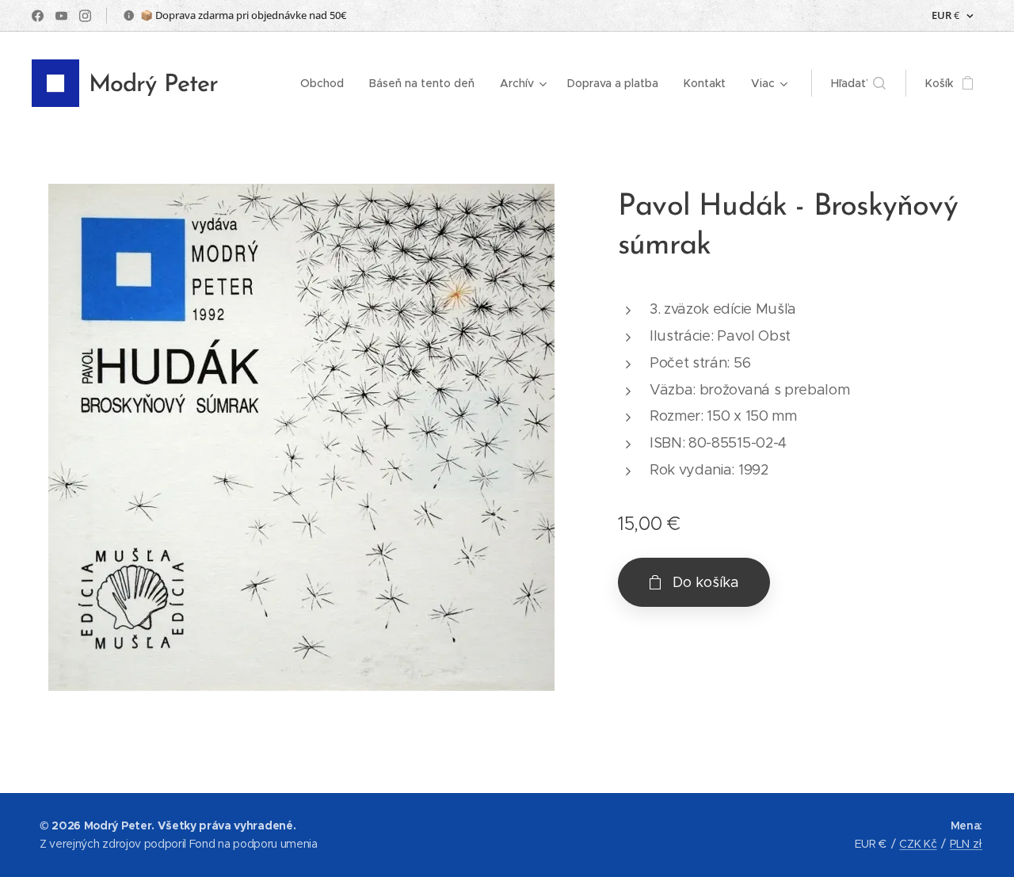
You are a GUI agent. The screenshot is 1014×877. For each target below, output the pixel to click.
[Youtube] (61, 15)
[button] (858, 83)
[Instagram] (85, 15)
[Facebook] (38, 15)
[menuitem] (326, 83)
